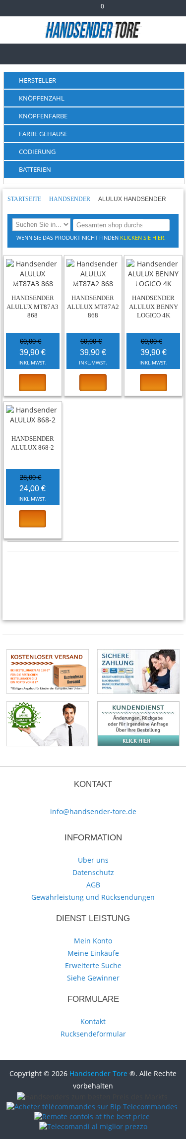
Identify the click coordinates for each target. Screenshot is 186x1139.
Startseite (25, 199)
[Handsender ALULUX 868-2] (33, 415)
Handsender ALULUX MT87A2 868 (93, 306)
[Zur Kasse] (81, 10)
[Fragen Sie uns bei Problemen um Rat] (138, 706)
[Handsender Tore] (93, 30)
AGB (93, 884)
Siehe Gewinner (93, 978)
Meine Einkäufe (93, 953)
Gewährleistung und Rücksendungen (93, 897)
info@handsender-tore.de (93, 811)
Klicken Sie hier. (143, 237)
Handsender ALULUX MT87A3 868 (32, 306)
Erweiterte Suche (93, 965)
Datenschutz (93, 872)
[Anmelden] (120, 10)
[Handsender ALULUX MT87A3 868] (33, 274)
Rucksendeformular (93, 1033)
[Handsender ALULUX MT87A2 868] (93, 274)
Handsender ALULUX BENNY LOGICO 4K (153, 306)
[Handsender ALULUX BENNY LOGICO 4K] (153, 274)
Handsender (70, 199)
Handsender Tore (98, 1073)
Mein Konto (93, 940)
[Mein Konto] (65, 10)
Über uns (93, 860)
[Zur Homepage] (15, 52)
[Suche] (160, 224)
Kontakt (93, 1021)
